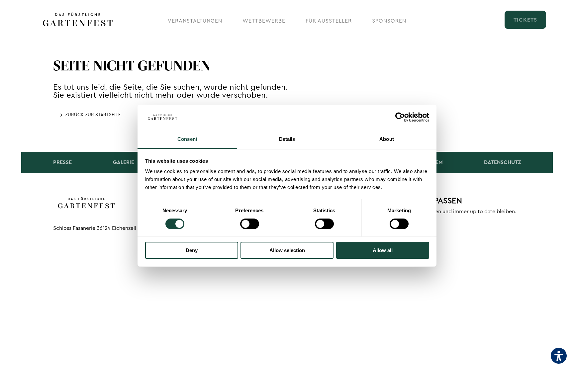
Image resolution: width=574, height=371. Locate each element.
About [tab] (386, 139)
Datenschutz (502, 162)
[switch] (249, 224)
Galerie (123, 162)
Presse (62, 162)
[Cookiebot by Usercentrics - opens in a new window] (400, 117)
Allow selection (287, 250)
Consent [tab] (187, 139)
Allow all (383, 250)
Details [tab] (287, 139)
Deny (192, 250)
